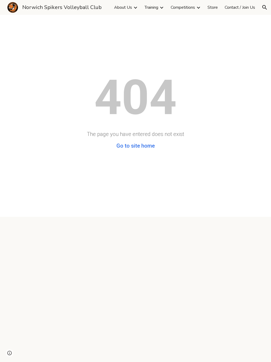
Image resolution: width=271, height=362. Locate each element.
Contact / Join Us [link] (240, 7)
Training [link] (151, 7)
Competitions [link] (183, 7)
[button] (264, 7)
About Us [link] (123, 7)
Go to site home (135, 146)
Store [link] (212, 7)
